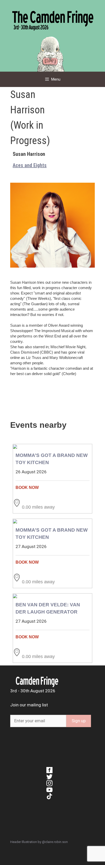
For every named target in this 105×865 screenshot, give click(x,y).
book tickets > (52, 487)
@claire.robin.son (55, 842)
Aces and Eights (30, 165)
